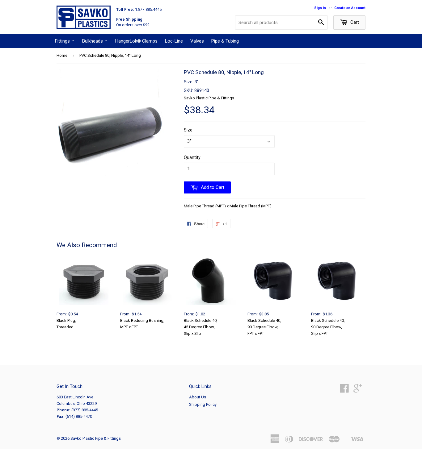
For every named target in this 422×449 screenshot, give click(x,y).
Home (62, 55)
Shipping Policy (203, 404)
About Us (197, 397)
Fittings (63, 41)
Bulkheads (93, 41)
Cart (354, 22)
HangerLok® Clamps (136, 41)
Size (188, 129)
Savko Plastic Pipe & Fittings (95, 438)
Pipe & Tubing (225, 41)
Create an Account (349, 8)
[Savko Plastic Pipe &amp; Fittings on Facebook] (344, 390)
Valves (197, 41)
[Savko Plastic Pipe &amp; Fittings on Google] (357, 390)
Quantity (192, 157)
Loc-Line (174, 41)
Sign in (320, 8)
